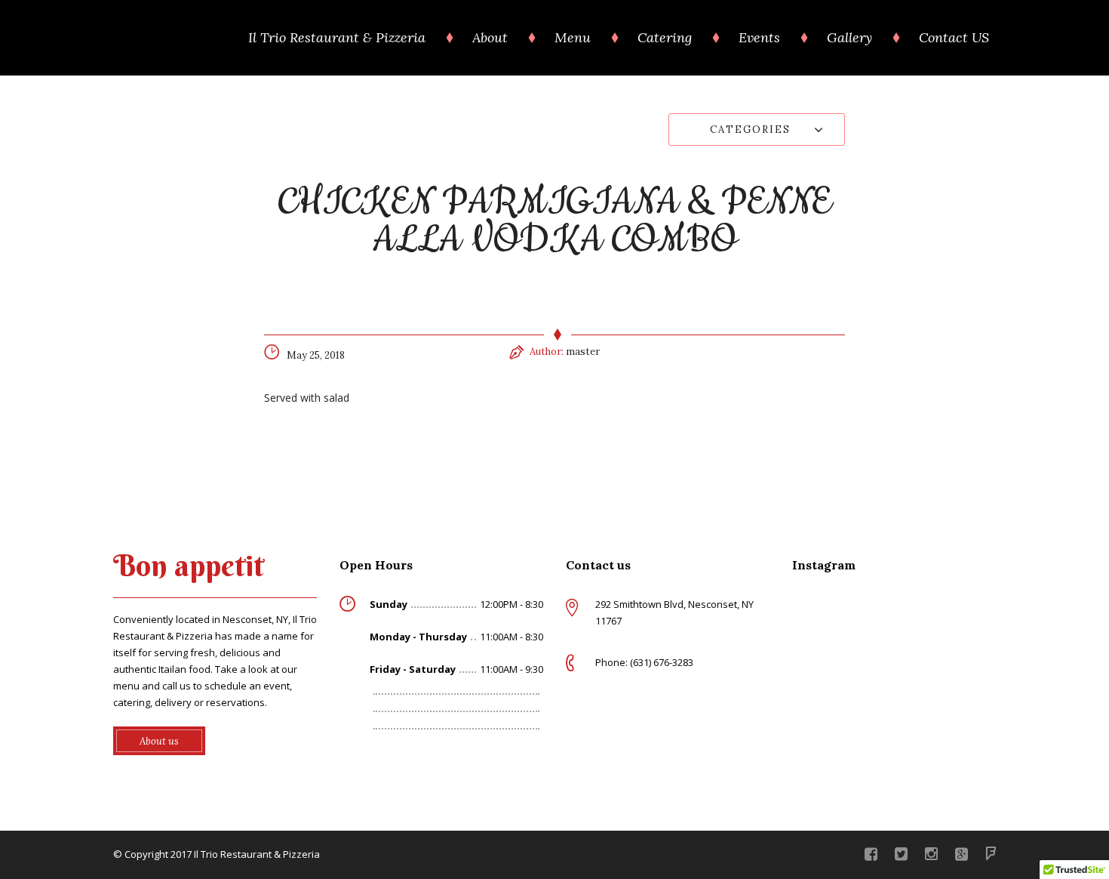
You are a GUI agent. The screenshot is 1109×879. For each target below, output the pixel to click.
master (583, 351)
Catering (664, 37)
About (490, 37)
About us (159, 741)
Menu (572, 37)
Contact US (954, 37)
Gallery (849, 37)
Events (759, 37)
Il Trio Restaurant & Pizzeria (336, 37)
